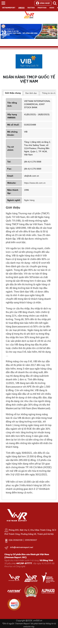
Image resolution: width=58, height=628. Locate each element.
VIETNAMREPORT (8, 8)
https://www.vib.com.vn (35, 183)
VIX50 (51, 8)
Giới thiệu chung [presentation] (13, 93)
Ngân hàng (29, 200)
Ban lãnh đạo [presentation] (31, 93)
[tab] (13, 93)
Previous (4, 34)
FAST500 (31, 8)
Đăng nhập (45, 3)
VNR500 (21, 8)
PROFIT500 (42, 8)
